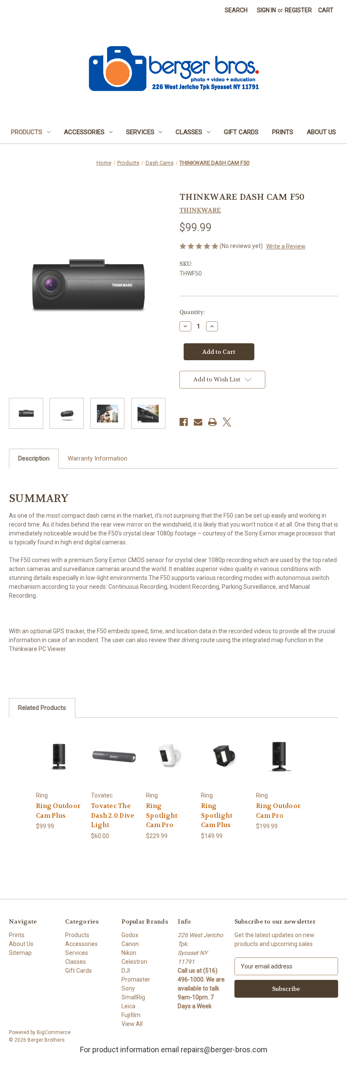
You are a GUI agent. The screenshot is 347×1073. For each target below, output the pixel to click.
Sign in (266, 10)
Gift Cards (241, 132)
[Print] (212, 422)
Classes (189, 132)
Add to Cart (114, 766)
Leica (128, 1006)
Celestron (134, 961)
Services (140, 132)
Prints (282, 132)
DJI (125, 970)
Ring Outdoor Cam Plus (58, 811)
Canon (130, 944)
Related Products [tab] (42, 708)
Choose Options (59, 766)
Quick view (59, 746)
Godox (129, 935)
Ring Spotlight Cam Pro (161, 815)
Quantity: (192, 312)
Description (34, 458)
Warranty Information (97, 458)
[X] (227, 422)
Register (298, 10)
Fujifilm (130, 1015)
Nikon (128, 952)
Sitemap (20, 952)
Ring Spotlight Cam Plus (216, 815)
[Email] (198, 422)
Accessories (84, 132)
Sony (128, 988)
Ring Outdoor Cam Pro (278, 811)
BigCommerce (54, 1032)
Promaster (135, 979)
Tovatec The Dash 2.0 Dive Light (112, 815)
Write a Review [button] (286, 246)
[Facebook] (183, 422)
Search (236, 10)
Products (26, 132)
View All (132, 1024)
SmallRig (133, 997)
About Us (321, 132)
